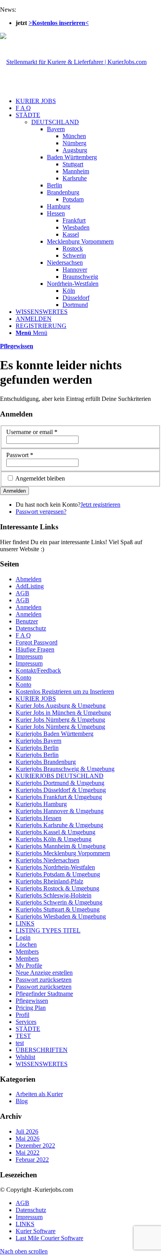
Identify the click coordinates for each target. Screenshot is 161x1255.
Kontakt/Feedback (38, 670)
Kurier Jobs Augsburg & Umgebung (61, 705)
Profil (22, 1014)
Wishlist (25, 1057)
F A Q (23, 635)
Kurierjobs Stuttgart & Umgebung (58, 909)
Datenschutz (31, 628)
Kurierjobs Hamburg (41, 804)
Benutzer (27, 621)
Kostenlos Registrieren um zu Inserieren (65, 691)
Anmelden (28, 607)
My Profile (29, 965)
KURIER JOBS (36, 698)
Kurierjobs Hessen (38, 818)
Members (27, 951)
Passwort (19, 455)
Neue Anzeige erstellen (44, 972)
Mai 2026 (27, 1138)
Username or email (31, 432)
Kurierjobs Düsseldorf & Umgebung (61, 790)
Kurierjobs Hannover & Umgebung (60, 811)
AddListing (30, 586)
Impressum (29, 656)
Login (23, 937)
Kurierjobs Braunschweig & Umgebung (65, 768)
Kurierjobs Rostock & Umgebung (57, 888)
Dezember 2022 (35, 1145)
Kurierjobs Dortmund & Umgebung (60, 783)
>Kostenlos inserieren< (59, 23)
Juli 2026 (27, 1131)
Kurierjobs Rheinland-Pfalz (49, 881)
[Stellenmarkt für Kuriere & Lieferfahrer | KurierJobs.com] (73, 62)
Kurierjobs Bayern (38, 740)
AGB (22, 593)
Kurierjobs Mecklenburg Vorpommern (63, 853)
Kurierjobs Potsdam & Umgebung (58, 874)
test (20, 1043)
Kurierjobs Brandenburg (46, 761)
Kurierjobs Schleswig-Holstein (53, 895)
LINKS (25, 923)
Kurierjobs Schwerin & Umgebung (59, 902)
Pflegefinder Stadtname (44, 993)
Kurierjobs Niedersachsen (47, 860)
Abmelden (28, 579)
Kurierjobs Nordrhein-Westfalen (55, 867)
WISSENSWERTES (42, 1064)
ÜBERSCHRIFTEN (42, 1050)
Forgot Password (36, 642)
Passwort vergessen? (41, 511)
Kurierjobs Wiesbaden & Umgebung (61, 916)
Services (26, 1021)
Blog (22, 1101)
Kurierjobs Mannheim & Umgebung (61, 846)
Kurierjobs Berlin (37, 747)
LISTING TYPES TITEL (48, 930)
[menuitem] (88, 101)
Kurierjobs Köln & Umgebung (53, 839)
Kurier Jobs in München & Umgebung (63, 712)
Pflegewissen (16, 346)
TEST (23, 1035)
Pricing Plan (31, 1007)
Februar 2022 (32, 1159)
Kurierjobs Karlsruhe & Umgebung (59, 825)
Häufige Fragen (35, 649)
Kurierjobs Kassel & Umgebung (55, 832)
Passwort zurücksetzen (44, 979)
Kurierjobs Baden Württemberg (54, 733)
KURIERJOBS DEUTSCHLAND (60, 776)
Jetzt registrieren (100, 504)
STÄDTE (28, 1028)
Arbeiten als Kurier (39, 1094)
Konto (23, 677)
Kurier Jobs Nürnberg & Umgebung (60, 719)
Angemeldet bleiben (40, 478)
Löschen (26, 944)
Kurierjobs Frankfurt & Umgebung (59, 797)
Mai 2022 (27, 1152)
